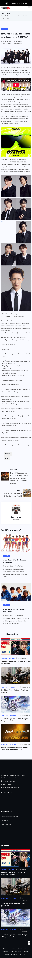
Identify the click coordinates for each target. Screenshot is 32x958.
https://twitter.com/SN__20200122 (13, 375)
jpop (6, 458)
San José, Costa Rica (8, 781)
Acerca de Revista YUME (10, 817)
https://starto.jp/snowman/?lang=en (12, 316)
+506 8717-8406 (8, 784)
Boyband (7, 453)
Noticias (5, 949)
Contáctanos (6, 824)
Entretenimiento (16, 951)
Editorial (5, 820)
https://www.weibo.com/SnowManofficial (15, 371)
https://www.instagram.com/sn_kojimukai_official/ (16, 416)
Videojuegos (22, 949)
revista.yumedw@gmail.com (11, 788)
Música (9, 13)
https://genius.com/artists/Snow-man (14, 366)
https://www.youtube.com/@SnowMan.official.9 (15, 333)
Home (2, 13)
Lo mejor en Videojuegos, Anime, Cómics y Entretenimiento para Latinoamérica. (13, 777)
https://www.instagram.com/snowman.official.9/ (15, 354)
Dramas (5, 951)
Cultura (26, 951)
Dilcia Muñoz (9, 566)
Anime (13, 949)
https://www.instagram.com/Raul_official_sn (16, 401)
